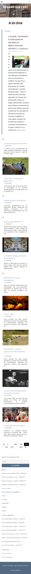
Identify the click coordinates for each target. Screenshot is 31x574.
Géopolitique (5, 503)
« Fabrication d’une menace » (15, 425)
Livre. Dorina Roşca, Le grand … (10, 526)
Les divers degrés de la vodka (15, 143)
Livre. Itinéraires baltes (8, 541)
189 (15, 444)
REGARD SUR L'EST (15, 7)
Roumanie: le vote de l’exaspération (12, 279)
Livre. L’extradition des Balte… (10, 522)
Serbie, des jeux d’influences (15, 200)
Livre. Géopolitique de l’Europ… (10, 519)
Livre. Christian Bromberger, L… (10, 530)
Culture (4, 496)
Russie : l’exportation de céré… (10, 477)
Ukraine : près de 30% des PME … (11, 473)
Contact (26, 565)
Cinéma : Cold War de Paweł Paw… (11, 538)
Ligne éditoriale (18, 565)
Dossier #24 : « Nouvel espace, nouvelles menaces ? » (14, 351)
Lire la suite (21, 130)
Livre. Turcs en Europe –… (9, 545)
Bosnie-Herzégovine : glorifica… (10, 481)
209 (20, 447)
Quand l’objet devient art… (14, 222)
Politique (4, 507)
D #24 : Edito (9, 314)
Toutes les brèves (6, 488)
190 (21, 444)
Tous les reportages (7, 557)
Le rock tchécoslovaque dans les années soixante (15, 392)
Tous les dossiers (6, 553)
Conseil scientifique (8, 565)
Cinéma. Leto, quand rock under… (11, 534)
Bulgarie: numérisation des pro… (10, 484)
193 (12, 447)
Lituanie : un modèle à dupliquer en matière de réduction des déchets (18, 42)
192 (6, 447)
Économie (4, 499)
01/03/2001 (8, 146)
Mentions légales (15, 570)
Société (4, 511)
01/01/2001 (8, 260)
